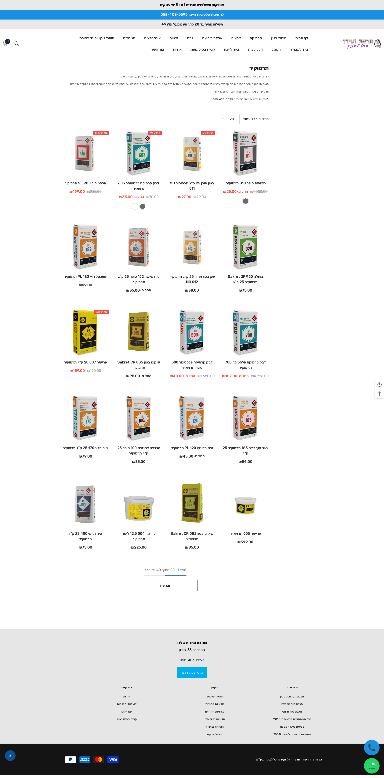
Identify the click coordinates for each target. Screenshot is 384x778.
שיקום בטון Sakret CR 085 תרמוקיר (138, 365)
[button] (230, 119)
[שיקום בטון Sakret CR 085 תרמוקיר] (138, 333)
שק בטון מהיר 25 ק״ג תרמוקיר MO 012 (192, 279)
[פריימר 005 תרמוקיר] (245, 504)
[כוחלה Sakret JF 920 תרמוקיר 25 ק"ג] (245, 247)
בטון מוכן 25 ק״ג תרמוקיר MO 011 (192, 186)
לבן (135, 206)
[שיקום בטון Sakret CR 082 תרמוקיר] (192, 504)
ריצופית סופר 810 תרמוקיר (245, 183)
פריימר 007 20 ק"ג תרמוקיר (85, 362)
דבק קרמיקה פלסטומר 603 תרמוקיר (138, 186)
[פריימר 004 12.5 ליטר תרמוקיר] (138, 504)
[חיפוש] (17, 44)
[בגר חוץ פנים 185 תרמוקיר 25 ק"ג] (245, 418)
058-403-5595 (192, 660)
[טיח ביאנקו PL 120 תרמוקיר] (192, 418)
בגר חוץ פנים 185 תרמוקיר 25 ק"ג (245, 450)
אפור (245, 201)
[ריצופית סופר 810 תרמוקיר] (245, 154)
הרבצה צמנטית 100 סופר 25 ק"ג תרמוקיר (138, 450)
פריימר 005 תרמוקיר (245, 533)
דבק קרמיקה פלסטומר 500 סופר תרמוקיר (192, 365)
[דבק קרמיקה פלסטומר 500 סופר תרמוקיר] (192, 333)
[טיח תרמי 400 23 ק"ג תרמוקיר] (85, 504)
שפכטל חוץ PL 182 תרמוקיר (85, 276)
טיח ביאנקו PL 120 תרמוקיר (192, 448)
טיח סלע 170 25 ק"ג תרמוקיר (85, 448)
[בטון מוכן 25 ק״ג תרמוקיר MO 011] (192, 154)
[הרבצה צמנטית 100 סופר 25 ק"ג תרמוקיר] (138, 418)
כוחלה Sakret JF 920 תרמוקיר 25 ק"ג (245, 279)
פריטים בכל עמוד (256, 119)
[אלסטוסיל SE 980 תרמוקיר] (85, 154)
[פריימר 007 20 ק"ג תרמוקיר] (85, 333)
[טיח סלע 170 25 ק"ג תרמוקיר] (85, 418)
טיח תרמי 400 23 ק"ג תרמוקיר (85, 536)
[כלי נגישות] (10, 755)
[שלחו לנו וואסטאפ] (372, 766)
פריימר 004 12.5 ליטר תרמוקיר (139, 536)
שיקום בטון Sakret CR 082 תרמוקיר (192, 536)
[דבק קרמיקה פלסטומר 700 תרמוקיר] (245, 333)
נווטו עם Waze (192, 672)
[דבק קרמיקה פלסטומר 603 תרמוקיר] (138, 154)
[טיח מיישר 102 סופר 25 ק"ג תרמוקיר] (138, 247)
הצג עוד (165, 585)
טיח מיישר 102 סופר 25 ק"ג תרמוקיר (139, 279)
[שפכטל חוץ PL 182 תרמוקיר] (85, 247)
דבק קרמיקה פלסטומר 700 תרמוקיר (245, 365)
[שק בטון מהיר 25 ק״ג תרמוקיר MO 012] (192, 247)
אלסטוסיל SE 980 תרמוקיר (85, 183)
